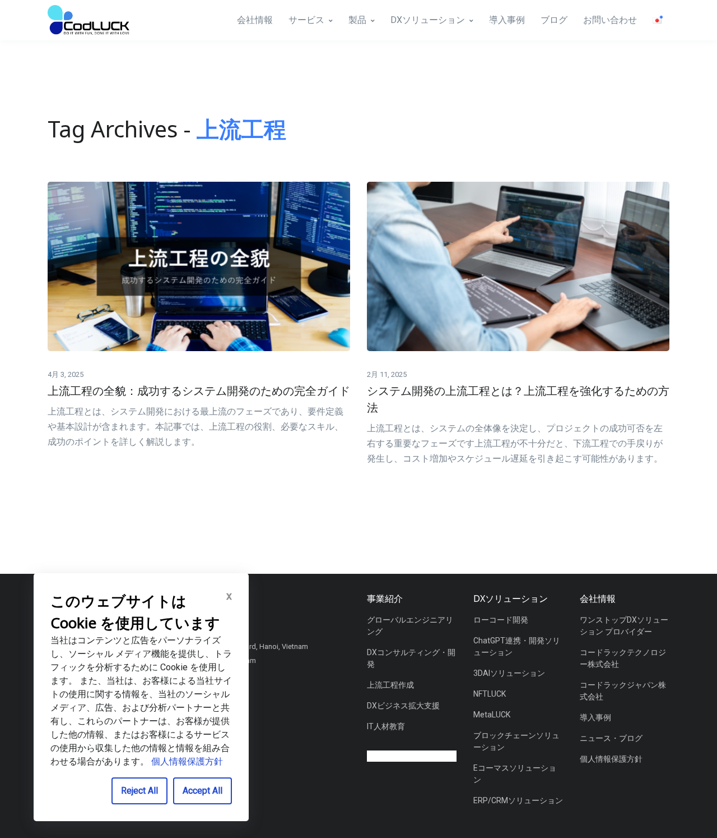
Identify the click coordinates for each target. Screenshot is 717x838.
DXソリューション (427, 20)
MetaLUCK (491, 714)
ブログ (554, 20)
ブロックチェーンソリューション (516, 741)
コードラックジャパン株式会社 (623, 690)
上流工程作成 (390, 684)
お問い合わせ (610, 20)
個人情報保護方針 (611, 758)
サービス (306, 20)
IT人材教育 (386, 726)
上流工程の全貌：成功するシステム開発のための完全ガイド (199, 390)
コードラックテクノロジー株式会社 (623, 658)
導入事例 (507, 20)
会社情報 (255, 20)
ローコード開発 (500, 619)
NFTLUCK (489, 693)
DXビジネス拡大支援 (403, 705)
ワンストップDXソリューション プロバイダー (624, 625)
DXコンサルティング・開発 (411, 658)
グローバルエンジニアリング (410, 625)
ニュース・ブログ (611, 738)
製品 (357, 20)
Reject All (139, 790)
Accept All (202, 790)
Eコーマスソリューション (514, 773)
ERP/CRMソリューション (518, 800)
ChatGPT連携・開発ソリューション (516, 646)
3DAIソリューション (509, 673)
